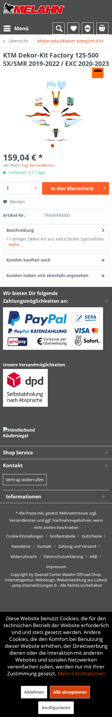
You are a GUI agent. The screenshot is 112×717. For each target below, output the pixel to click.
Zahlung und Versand (77, 546)
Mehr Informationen (81, 673)
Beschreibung (20, 230)
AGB (93, 556)
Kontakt (44, 546)
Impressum (56, 566)
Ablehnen (34, 692)
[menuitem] (16, 28)
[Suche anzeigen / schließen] (59, 28)
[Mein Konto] (88, 28)
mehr (14, 244)
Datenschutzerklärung (63, 556)
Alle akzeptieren (70, 692)
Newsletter (21, 546)
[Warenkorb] (102, 28)
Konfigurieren (56, 707)
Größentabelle (62, 536)
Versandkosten (22, 520)
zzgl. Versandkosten (38, 165)
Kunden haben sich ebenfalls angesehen (47, 275)
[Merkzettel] (73, 28)
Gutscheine (92, 536)
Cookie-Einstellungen (24, 536)
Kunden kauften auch (28, 260)
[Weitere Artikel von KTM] (98, 73)
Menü (21, 28)
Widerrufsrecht (23, 556)
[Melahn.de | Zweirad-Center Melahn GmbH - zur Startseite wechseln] (34, 14)
